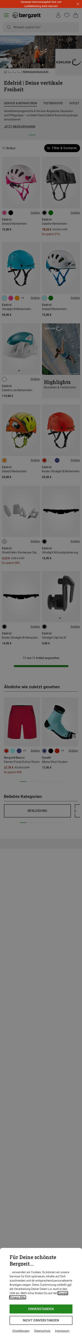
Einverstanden (41, 1309)
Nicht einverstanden (41, 1320)
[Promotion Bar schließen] (77, 4)
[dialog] (41, 1293)
